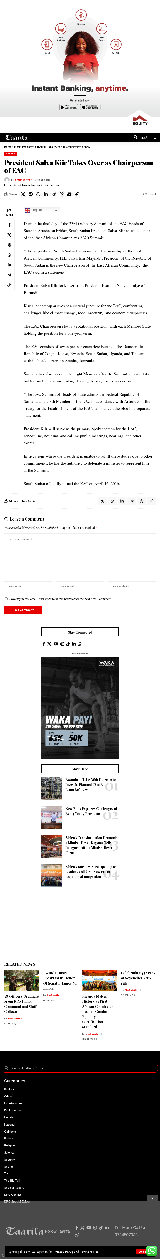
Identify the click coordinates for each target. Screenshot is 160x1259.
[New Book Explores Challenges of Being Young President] (51, 817)
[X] (49, 644)
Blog (17, 146)
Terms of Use (89, 1251)
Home (8, 146)
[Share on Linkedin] (46, 194)
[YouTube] (55, 644)
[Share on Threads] (61, 194)
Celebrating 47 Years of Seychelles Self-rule (138, 977)
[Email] (69, 194)
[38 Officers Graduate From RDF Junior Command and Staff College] (21, 980)
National (11, 153)
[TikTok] (68, 644)
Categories (14, 1081)
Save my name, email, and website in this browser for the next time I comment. (60, 598)
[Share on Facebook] (9, 225)
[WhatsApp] (80, 644)
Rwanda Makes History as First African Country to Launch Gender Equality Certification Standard (97, 1011)
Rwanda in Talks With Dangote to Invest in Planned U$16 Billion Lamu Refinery (90, 784)
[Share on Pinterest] (30, 194)
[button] (144, 1251)
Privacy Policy (63, 1251)
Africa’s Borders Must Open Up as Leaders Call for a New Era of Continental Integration (90, 872)
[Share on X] (22, 194)
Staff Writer (23, 179)
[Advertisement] (80, 924)
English (36, 210)
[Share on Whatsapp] (38, 194)
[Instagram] (62, 644)
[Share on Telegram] (53, 194)
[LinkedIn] (74, 644)
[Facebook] (43, 644)
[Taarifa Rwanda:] (16, 137)
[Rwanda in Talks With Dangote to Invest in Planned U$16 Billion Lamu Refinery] (51, 788)
